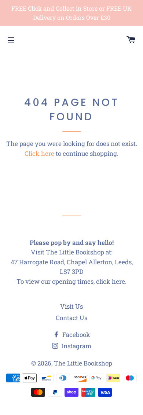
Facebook (75, 334)
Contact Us (71, 317)
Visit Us (71, 306)
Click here (39, 153)
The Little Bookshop (83, 363)
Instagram (75, 346)
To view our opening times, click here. (71, 281)
